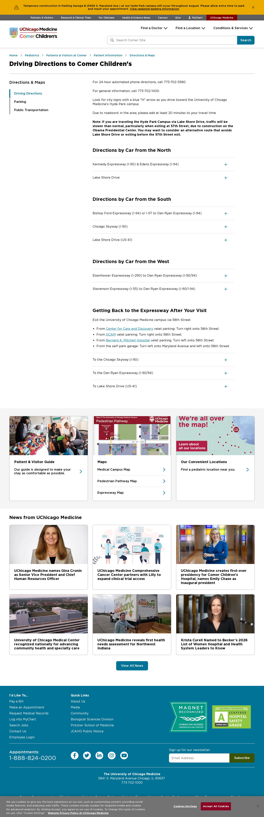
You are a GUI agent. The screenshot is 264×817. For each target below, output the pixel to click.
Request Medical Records (29, 713)
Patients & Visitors (42, 17)
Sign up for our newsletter (189, 750)
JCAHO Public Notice (87, 731)
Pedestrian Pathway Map (117, 481)
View (134, 8)
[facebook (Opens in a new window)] (74, 755)
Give (178, 17)
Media (75, 707)
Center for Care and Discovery (129, 329)
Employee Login (22, 737)
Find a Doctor (152, 28)
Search (245, 40)
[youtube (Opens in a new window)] (124, 755)
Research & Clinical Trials (76, 17)
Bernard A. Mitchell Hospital (128, 340)
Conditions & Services (230, 28)
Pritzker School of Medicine (92, 725)
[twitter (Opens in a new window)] (87, 755)
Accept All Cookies (216, 806)
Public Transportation (31, 110)
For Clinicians (107, 17)
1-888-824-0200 (32, 755)
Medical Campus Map (113, 469)
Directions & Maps (27, 82)
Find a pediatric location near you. (208, 469)
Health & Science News (136, 17)
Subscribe (242, 758)
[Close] (258, 806)
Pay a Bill (16, 701)
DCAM (111, 334)
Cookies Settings (185, 806)
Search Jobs (18, 725)
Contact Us (17, 731)
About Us (78, 701)
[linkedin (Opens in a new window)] (99, 755)
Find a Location (188, 28)
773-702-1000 (132, 782)
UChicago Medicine (221, 17)
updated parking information (158, 8)
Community (80, 713)
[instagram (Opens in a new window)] (112, 755)
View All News (132, 666)
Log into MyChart (22, 719)
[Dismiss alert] (253, 7)
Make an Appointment (26, 707)
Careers (163, 17)
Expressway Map (110, 493)
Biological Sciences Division (92, 719)
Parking (20, 102)
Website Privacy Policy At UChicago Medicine (78, 813)
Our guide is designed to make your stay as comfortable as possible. (42, 471)
